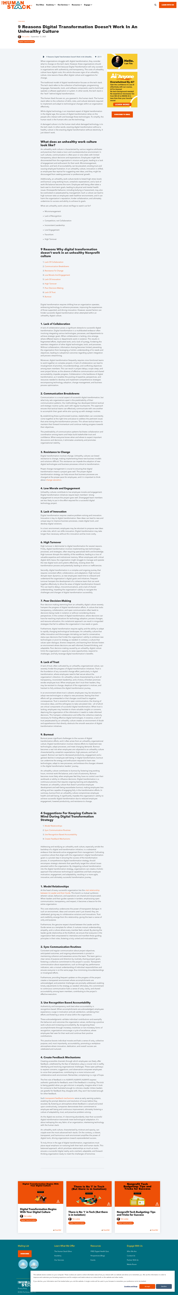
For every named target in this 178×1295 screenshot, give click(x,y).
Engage (87, 5)
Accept (147, 1286)
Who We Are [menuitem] (131, 1251)
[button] (44, 57)
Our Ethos (40, 5)
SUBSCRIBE (24, 1254)
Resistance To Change (54, 271)
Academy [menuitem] (57, 1256)
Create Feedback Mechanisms (57, 839)
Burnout (48, 297)
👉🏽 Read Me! (57, 1230)
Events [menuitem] (93, 1260)
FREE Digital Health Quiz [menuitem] (100, 1251)
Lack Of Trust (50, 292)
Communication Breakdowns (57, 266)
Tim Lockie (25, 37)
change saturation (53, 480)
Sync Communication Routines (58, 830)
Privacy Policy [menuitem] (22, 1288)
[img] (96, 57)
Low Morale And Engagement (57, 275)
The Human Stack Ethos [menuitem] (63, 1251)
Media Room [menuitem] (132, 1264)
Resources (76, 5)
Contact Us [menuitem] (131, 1256)
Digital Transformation (26, 41)
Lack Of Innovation (53, 279)
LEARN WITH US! (168, 5)
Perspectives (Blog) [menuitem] (98, 1256)
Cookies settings (130, 1286)
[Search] (155, 5)
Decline (164, 1286)
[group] (72, 57)
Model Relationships (53, 826)
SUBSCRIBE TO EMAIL (122, 114)
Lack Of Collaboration (54, 262)
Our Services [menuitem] (59, 1260)
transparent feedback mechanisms (59, 1098)
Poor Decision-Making (54, 288)
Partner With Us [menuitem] (132, 1260)
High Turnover (51, 284)
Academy (50, 5)
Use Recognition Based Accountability (61, 835)
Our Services (63, 5)
